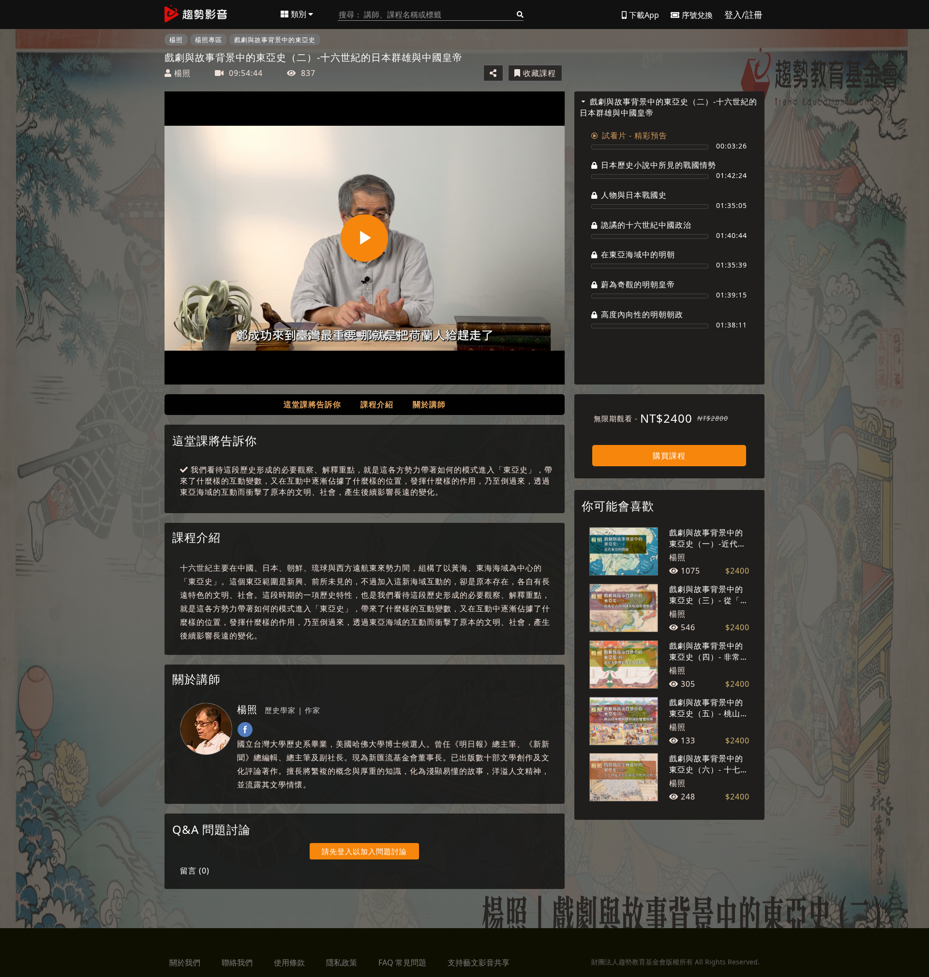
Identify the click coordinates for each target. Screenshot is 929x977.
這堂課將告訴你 (312, 404)
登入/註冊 (743, 14)
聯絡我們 (237, 962)
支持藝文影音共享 (478, 962)
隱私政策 (341, 962)
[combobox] (431, 15)
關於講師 (429, 404)
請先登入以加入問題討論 (364, 851)
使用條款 (289, 962)
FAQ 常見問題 (402, 962)
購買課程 (669, 455)
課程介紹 (376, 404)
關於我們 (184, 962)
